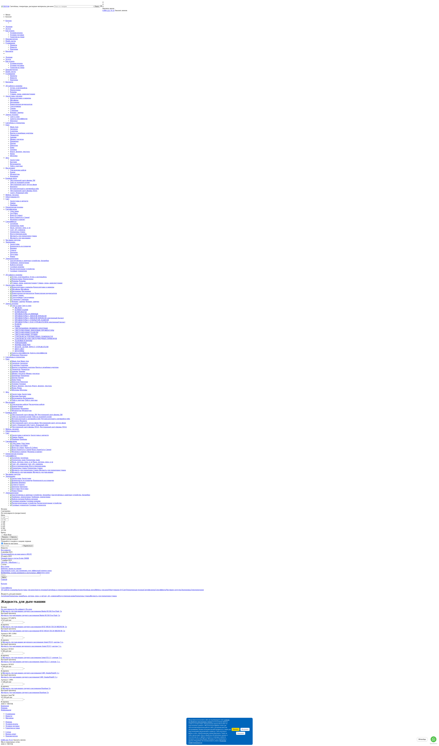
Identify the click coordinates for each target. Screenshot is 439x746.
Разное (12, 172)
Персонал (14, 121)
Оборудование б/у (12, 197)
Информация (6, 710)
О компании (10, 43)
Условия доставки (17, 35)
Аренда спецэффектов (18, 119)
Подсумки (14, 254)
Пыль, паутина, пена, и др (20, 228)
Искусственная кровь (18, 234)
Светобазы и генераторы (15, 123)
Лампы (13, 203)
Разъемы (13, 92)
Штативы (13, 156)
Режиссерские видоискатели (21, 104)
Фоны (12, 154)
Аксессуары (14, 160)
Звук (7, 158)
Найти (4, 577)
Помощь (4, 708)
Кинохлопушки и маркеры (20, 98)
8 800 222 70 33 (108, 10)
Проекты (13, 45)
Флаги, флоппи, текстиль (20, 152)
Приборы (13, 205)
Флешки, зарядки (16, 112)
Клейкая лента (11, 178)
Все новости (6, 550)
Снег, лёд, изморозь (17, 230)
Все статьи (5, 566)
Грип (7, 125)
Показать (5, 537)
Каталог (8, 21)
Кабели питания (16, 265)
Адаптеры (14, 131)
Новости (13, 47)
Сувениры (14, 110)
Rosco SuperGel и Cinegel (19, 217)
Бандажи (13, 162)
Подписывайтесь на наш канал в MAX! (16, 554)
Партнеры (14, 49)
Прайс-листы (10, 41)
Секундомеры (15, 106)
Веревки (13, 248)
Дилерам (8, 27)
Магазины (9, 718)
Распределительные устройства (22, 269)
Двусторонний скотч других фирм (23, 184)
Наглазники (14, 102)
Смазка (13, 108)
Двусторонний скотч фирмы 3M (22, 180)
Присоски (14, 145)
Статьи (8, 732)
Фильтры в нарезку (17, 219)
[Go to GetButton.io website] (433, 743)
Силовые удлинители (18, 271)
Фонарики (14, 176)
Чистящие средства (12, 240)
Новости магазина (10, 543)
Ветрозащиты (15, 164)
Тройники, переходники (19, 263)
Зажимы (13, 137)
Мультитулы (15, 174)
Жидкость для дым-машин (20, 238)
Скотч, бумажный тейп (19, 193)
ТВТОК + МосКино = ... (10, 562)
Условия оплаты (16, 33)
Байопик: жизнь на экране (11, 568)
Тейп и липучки (16, 166)
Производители (11, 39)
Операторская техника (14, 207)
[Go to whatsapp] (433, 739)
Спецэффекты (10, 221)
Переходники (15, 90)
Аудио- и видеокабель (18, 88)
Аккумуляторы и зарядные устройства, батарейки (29, 261)
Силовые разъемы (17, 267)
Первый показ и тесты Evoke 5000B (15, 558)
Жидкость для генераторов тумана (23, 236)
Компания (5, 706)
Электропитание (12, 258)
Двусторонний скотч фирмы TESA (23, 191)
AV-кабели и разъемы (13, 86)
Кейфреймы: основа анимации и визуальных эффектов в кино (25, 573)
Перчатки (14, 252)
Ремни (12, 256)
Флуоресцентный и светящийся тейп (24, 189)
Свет (7, 199)
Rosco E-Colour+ (16, 215)
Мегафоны (14, 100)
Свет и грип (15, 117)
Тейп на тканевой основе (20, 182)
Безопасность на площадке (20, 246)
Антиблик (14, 224)
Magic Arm (14, 127)
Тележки (13, 149)
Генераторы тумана (17, 232)
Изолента (13, 186)
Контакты (9, 51)
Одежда (13, 250)
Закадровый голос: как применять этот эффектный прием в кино (26, 571)
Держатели (14, 135)
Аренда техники (11, 115)
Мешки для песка (17, 139)
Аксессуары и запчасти (19, 201)
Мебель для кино (12, 195)
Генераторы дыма (17, 226)
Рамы (12, 147)
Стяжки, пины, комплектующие (22, 94)
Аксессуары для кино (13, 96)
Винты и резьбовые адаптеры (21, 133)
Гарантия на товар (17, 37)
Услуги (8, 29)
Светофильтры (11, 209)
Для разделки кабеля (18, 170)
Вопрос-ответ (10, 734)
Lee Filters (14, 213)
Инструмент (10, 168)
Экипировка (10, 242)
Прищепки (14, 141)
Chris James (14, 211)
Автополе (14, 129)
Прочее (13, 143)
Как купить (9, 31)
